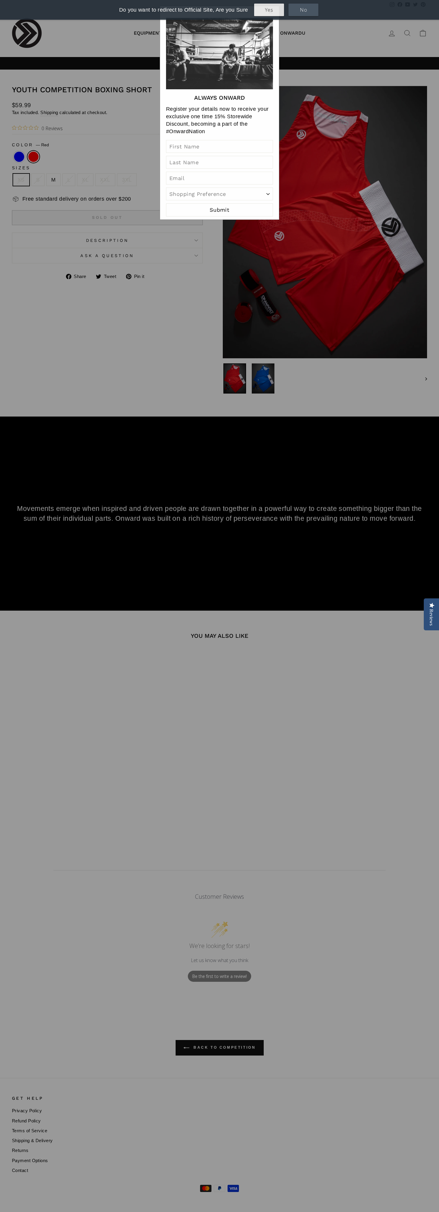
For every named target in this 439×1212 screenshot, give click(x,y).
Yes (269, 10)
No (303, 10)
